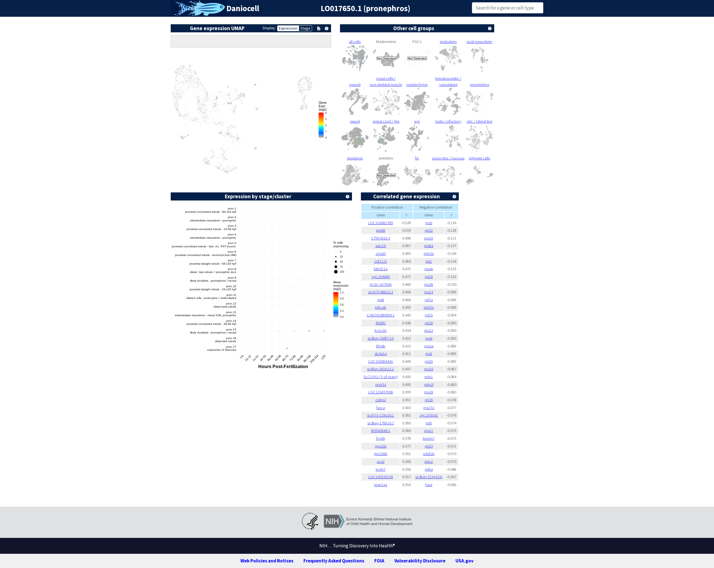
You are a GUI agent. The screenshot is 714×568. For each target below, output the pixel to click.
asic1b (380, 245)
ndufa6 (428, 453)
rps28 (428, 284)
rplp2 (428, 461)
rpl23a (429, 307)
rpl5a (429, 469)
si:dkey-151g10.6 (428, 476)
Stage (305, 28)
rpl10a (429, 253)
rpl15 (429, 315)
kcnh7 (380, 469)
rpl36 (429, 399)
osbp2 (380, 399)
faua (428, 484)
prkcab (380, 307)
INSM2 (381, 322)
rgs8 (380, 299)
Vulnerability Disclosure (419, 561)
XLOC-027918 (381, 284)
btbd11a (380, 268)
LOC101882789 (380, 222)
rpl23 (429, 446)
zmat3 (381, 253)
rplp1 (428, 376)
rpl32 (429, 230)
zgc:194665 (381, 276)
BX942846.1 (380, 430)
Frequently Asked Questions (333, 561)
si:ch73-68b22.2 (380, 291)
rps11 (428, 430)
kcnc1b (381, 330)
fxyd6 (380, 438)
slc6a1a (381, 353)
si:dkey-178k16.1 (380, 423)
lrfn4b (380, 346)
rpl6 (429, 423)
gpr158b (380, 453)
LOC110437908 (380, 392)
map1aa (380, 484)
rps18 (428, 392)
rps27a (428, 407)
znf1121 (380, 261)
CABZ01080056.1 (381, 315)
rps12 (428, 330)
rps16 (428, 368)
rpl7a (429, 299)
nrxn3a (380, 384)
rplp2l (428, 384)
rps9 (428, 222)
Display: (269, 27)
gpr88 (380, 230)
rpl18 (429, 276)
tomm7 (429, 438)
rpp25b (381, 446)
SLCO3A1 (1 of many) (380, 376)
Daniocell (242, 8)
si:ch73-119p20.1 (380, 415)
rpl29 (429, 361)
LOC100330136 (380, 476)
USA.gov (464, 561)
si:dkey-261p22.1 (380, 368)
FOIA (379, 561)
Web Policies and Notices (266, 561)
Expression (288, 28)
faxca (380, 407)
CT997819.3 (380, 238)
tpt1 (429, 261)
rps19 (428, 238)
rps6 (428, 338)
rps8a (428, 245)
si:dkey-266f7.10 (381, 338)
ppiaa (428, 346)
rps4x (428, 268)
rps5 (428, 353)
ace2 (381, 461)
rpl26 (429, 322)
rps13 (428, 291)
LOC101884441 (380, 361)
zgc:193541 (428, 415)
